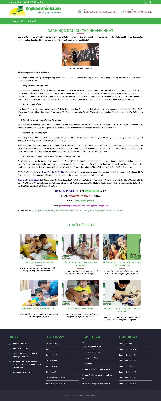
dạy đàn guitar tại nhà (39, 211)
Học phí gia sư (98, 353)
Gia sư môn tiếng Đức (135, 367)
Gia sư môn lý (62, 350)
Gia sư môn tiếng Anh (135, 344)
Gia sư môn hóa (62, 356)
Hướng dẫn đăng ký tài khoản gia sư (98, 370)
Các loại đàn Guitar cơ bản (39, 262)
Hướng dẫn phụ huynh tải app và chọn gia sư (98, 377)
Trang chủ (17, 21)
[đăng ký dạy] (35, 11)
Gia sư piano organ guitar (62, 384)
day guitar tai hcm (104, 211)
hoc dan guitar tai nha (72, 211)
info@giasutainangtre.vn (23, 372)
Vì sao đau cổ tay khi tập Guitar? (39, 308)
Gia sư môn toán (62, 344)
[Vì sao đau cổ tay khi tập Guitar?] (39, 293)
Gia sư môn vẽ (62, 373)
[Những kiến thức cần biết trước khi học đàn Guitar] (122, 247)
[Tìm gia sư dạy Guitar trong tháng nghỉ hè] (122, 293)
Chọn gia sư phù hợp (98, 359)
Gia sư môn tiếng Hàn (135, 356)
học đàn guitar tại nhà (89, 211)
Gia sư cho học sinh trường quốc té (62, 378)
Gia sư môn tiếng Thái (135, 373)
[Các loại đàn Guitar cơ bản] (39, 247)
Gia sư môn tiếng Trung (135, 361)
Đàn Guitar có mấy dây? (80, 308)
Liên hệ (32, 21)
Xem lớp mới (98, 364)
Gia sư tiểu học (62, 361)
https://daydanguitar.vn (84, 201)
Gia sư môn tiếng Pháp (135, 350)
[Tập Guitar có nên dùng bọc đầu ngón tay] (80, 247)
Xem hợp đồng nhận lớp (98, 347)
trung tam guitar (118, 211)
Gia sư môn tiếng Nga (98, 384)
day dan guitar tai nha (56, 211)
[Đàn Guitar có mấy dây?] (80, 293)
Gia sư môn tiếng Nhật (135, 384)
